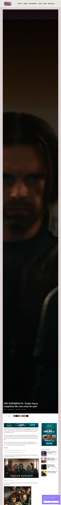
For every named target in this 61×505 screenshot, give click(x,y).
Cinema (4, 409)
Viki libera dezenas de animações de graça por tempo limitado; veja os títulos (52, 459)
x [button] (59, 495)
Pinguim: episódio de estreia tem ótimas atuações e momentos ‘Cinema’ (15, 450)
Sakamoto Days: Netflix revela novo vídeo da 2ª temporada (52, 472)
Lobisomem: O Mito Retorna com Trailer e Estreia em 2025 (14, 452)
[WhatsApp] (21, 416)
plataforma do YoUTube (18, 456)
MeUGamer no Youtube (9, 480)
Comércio (48, 454)
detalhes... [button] (45, 499)
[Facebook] (14, 416)
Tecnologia (49, 468)
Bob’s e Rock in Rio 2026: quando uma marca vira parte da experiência (52, 452)
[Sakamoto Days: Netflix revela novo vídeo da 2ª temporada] (44, 473)
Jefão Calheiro (18, 409)
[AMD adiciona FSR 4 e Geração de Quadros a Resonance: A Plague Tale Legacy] (44, 467)
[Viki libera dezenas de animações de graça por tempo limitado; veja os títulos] (44, 460)
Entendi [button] (51, 501)
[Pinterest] (19, 416)
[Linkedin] (23, 416)
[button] (59, 3)
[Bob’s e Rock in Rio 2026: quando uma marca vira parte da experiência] (44, 453)
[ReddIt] (25, 416)
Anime (48, 473)
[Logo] (7, 3)
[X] (16, 416)
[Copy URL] (27, 416)
